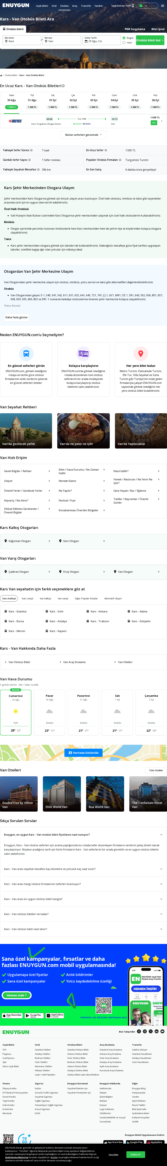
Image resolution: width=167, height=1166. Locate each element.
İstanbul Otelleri (43, 1049)
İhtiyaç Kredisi (9, 1088)
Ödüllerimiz (105, 1113)
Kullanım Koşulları (141, 1117)
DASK (37, 1113)
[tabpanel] (83, 41)
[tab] (13, 29)
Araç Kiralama (107, 1044)
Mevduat (7, 1113)
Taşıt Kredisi (9, 1100)
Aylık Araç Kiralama (109, 1066)
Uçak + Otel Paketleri (45, 1074)
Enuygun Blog (138, 1088)
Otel (37, 1044)
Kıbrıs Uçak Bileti (11, 1066)
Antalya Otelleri (42, 1053)
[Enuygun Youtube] (162, 1031)
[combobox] (24, 41)
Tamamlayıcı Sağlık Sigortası (49, 1105)
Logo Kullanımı (107, 1109)
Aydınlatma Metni (140, 1113)
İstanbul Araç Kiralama (111, 1049)
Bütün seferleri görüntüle (81, 135)
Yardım (135, 1096)
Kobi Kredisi (8, 1105)
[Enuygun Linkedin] (157, 1031)
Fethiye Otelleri (42, 1070)
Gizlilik (135, 1121)
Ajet (4, 1062)
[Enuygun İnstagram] (145, 1031)
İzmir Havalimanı (140, 1062)
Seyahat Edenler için (77, 1088)
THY (4, 1049)
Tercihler (113, 1154)
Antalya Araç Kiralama (110, 1062)
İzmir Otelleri (41, 1062)
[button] (83, 753)
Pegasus (7, 1053)
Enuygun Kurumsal (77, 1083)
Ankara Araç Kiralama (110, 1053)
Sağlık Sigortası (42, 1100)
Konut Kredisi (9, 1096)
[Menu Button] (148, 6)
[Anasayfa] (1, 75)
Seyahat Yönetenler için (79, 1092)
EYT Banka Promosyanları (15, 1092)
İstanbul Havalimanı (142, 1053)
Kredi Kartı (8, 1109)
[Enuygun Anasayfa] (16, 5)
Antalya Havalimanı (141, 1058)
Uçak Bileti (8, 1044)
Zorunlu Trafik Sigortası (46, 1092)
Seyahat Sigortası (43, 1096)
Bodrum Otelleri (42, 1058)
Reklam (103, 1100)
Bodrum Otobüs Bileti (77, 1062)
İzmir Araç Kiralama (109, 1058)
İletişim (103, 1092)
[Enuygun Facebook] (139, 1031)
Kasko (38, 1088)
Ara (154, 122)
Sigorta (39, 1083)
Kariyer (103, 1105)
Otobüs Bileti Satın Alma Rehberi (83, 1074)
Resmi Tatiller (138, 1105)
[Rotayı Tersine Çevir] (42, 40)
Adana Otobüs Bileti (77, 1066)
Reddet (54, 1157)
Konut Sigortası (42, 1109)
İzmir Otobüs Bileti (76, 1058)
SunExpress (9, 1058)
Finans (6, 1083)
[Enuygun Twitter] (151, 1031)
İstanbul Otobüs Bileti (78, 1049)
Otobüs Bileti (11, 75)
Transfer (137, 1044)
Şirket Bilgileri (106, 1096)
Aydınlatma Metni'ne (16, 1157)
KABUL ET (136, 1154)
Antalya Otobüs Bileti (77, 1070)
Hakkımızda (105, 1088)
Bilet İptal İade (139, 1109)
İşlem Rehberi (139, 1100)
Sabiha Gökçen (139, 1049)
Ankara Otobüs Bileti (77, 1053)
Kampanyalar (138, 1092)
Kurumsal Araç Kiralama (111, 1070)
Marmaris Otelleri (43, 1066)
